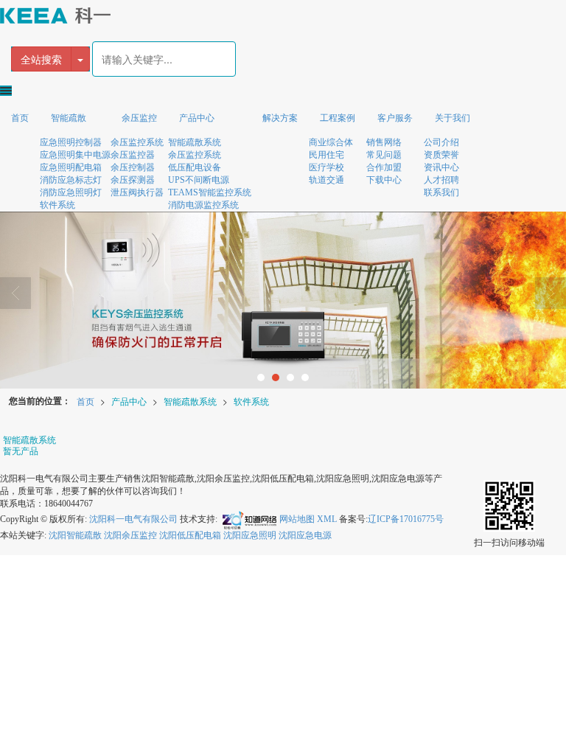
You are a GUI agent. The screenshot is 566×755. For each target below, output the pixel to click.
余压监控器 (133, 155)
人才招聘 (441, 180)
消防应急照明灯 (71, 192)
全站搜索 (41, 59)
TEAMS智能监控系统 (209, 192)
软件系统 (57, 205)
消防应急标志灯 (71, 180)
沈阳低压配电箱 (190, 535)
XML (327, 519)
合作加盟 (384, 167)
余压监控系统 (137, 142)
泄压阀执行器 (137, 192)
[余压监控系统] (283, 300)
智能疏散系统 (194, 142)
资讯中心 (441, 167)
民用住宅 (326, 155)
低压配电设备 (194, 167)
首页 (20, 118)
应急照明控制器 (71, 142)
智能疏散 (68, 118)
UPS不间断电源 (198, 180)
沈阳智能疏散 (75, 535)
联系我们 (441, 192)
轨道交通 (326, 180)
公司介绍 (441, 142)
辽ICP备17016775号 (406, 519)
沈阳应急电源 (305, 535)
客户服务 (395, 118)
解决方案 (280, 118)
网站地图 (297, 519)
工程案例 (337, 118)
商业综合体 (331, 142)
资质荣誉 (441, 155)
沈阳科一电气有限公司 (133, 519)
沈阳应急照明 (249, 535)
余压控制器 (133, 167)
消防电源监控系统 (203, 205)
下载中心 (384, 180)
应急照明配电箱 (71, 167)
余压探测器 (133, 180)
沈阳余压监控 (130, 535)
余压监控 (139, 118)
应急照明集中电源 (75, 155)
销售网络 (384, 142)
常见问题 (384, 155)
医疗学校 (326, 167)
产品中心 (196, 118)
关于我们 (452, 118)
